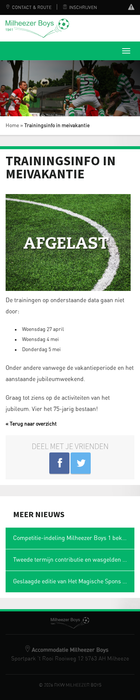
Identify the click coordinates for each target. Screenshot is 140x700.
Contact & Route (32, 7)
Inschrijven (83, 7)
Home (12, 125)
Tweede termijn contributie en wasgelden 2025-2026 (73, 560)
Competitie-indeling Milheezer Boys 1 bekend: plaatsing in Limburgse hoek (73, 538)
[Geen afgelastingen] (131, 8)
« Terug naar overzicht (31, 424)
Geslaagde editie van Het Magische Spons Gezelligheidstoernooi (73, 581)
